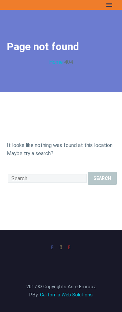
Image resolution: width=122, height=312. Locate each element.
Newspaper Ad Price (31, 144)
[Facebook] (52, 247)
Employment (22, 22)
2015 (14, 63)
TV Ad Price (21, 136)
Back (13, 46)
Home (14, 14)
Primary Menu (109, 5)
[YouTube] (69, 247)
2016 (14, 54)
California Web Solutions (66, 295)
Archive (16, 30)
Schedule (18, 111)
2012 (14, 87)
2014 (14, 71)
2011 (14, 95)
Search (102, 178)
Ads (12, 119)
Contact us (20, 152)
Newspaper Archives (31, 38)
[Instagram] (61, 247)
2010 (14, 103)
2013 (14, 79)
